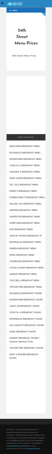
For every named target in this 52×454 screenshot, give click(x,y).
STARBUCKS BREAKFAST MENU (24, 261)
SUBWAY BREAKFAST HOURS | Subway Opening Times (24, 340)
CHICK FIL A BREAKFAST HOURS (25, 312)
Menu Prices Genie (19, 446)
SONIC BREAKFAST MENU (21, 255)
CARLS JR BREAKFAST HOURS (24, 306)
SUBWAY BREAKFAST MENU (23, 274)
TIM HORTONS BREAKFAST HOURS (26, 348)
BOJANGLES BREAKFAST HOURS (25, 293)
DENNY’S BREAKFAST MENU (23, 191)
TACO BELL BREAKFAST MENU (24, 280)
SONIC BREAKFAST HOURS (22, 331)
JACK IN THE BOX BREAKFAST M (25, 235)
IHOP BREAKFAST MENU (21, 229)
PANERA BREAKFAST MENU (22, 248)
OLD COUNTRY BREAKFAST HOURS (26, 325)
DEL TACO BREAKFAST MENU (23, 184)
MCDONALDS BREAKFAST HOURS (25, 319)
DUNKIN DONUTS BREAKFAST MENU (27, 197)
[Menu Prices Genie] (15, 3)
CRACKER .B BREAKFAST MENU (24, 172)
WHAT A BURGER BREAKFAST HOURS (24, 356)
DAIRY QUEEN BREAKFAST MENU (25, 178)
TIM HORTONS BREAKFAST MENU (25, 287)
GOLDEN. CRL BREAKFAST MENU (25, 204)
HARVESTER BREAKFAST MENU (24, 216)
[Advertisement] (26, 102)
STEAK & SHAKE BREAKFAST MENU (26, 267)
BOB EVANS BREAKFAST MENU (24, 146)
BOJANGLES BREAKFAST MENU (25, 152)
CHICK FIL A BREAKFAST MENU (24, 165)
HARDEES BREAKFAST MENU (23, 210)
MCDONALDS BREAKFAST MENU (25, 242)
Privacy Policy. (33, 448)
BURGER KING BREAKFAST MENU (25, 159)
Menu (14, 10)
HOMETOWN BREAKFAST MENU (24, 223)
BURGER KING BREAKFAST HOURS (26, 299)
